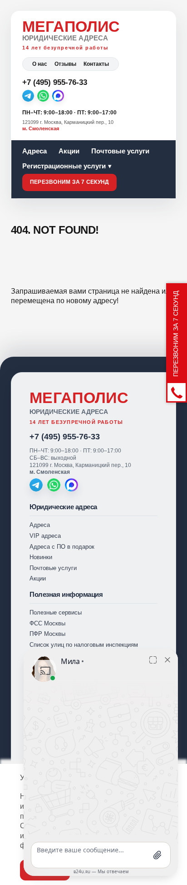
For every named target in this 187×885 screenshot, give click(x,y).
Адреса (34, 151)
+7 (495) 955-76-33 (65, 436)
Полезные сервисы (56, 612)
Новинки (41, 557)
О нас (39, 64)
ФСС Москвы (47, 623)
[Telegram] (28, 96)
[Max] (58, 96)
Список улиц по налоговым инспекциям (84, 644)
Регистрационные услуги (64, 165)
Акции (69, 151)
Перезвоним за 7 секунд (69, 182)
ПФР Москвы (47, 633)
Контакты (96, 64)
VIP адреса (45, 535)
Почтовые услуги (120, 151)
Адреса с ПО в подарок (62, 546)
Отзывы (65, 64)
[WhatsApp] (43, 96)
